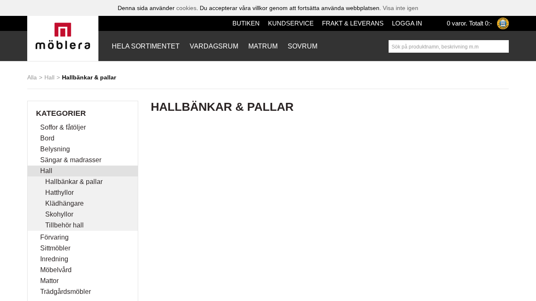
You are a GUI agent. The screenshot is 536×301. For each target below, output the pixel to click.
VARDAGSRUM (208, 46)
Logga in (405, 23)
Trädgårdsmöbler (68, 291)
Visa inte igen (404, 8)
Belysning (55, 149)
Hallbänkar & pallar (75, 181)
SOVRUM (294, 46)
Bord (48, 138)
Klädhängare (65, 203)
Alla (32, 77)
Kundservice (300, 23)
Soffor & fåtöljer (65, 127)
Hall (49, 77)
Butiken (261, 23)
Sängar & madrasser (72, 160)
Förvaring (55, 237)
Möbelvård (57, 270)
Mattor (51, 281)
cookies (184, 8)
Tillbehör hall (66, 225)
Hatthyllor (61, 192)
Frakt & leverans (355, 23)
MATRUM (256, 46)
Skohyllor (60, 214)
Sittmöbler (56, 248)
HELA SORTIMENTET (144, 46)
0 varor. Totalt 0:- (467, 23)
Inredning (55, 259)
